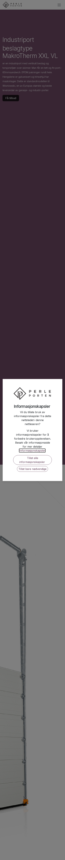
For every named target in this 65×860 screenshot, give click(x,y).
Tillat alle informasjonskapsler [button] (32, 460)
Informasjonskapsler (32, 450)
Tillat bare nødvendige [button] (32, 469)
